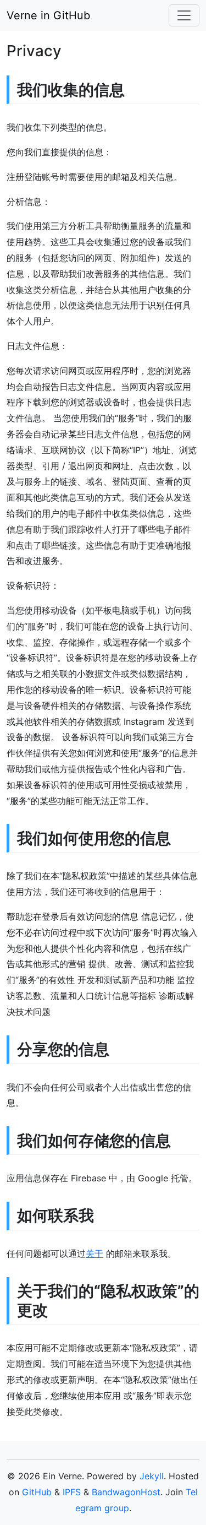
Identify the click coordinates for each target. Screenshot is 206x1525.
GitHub (37, 1491)
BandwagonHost (126, 1491)
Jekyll (152, 1475)
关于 (94, 1253)
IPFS (72, 1491)
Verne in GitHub (48, 15)
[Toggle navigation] (184, 15)
